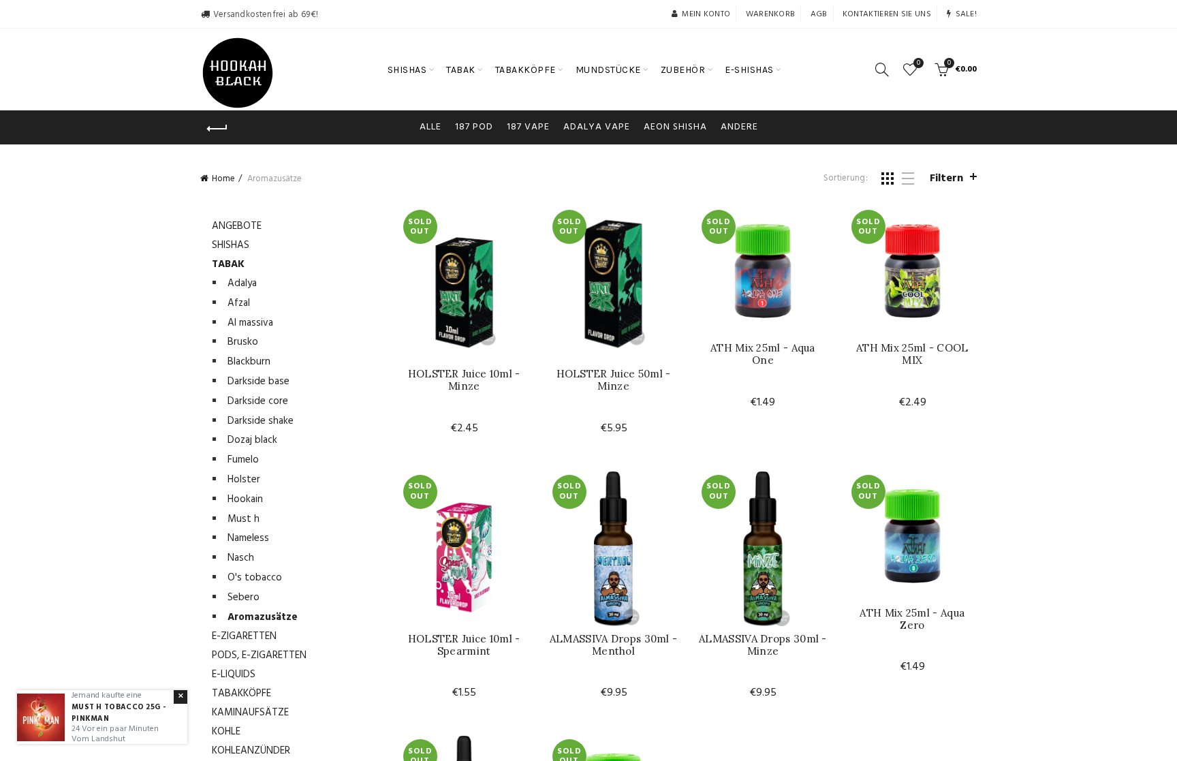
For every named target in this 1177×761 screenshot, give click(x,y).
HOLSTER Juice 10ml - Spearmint (464, 645)
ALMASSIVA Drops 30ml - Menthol (614, 645)
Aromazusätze (262, 617)
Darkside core (257, 401)
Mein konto (706, 14)
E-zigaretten (244, 636)
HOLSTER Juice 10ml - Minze (464, 380)
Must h (243, 519)
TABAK (460, 70)
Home (223, 179)
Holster (243, 479)
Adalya (242, 283)
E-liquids (233, 674)
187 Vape (528, 127)
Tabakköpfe (241, 693)
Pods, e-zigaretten (259, 655)
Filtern (946, 178)
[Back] (217, 128)
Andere (739, 127)
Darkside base (258, 381)
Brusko (242, 342)
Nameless (248, 538)
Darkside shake (260, 421)
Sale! (966, 14)
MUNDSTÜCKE (608, 70)
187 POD (474, 127)
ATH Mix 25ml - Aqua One (762, 354)
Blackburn (248, 362)
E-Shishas (749, 70)
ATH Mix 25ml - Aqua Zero (912, 619)
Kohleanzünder (251, 751)
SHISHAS (407, 70)
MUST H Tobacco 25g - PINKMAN (119, 713)
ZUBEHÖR (683, 70)
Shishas (230, 245)
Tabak (228, 264)
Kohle (226, 732)
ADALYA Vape (596, 127)
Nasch (240, 558)
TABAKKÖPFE (525, 70)
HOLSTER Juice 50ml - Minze (613, 380)
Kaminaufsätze (250, 712)
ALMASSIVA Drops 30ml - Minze (763, 645)
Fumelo (243, 460)
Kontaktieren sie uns (887, 14)
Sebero (243, 597)
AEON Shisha (675, 127)
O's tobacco (254, 578)
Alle (430, 127)
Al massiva (250, 323)
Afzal (238, 303)
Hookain (245, 499)
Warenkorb (771, 14)
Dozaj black (252, 440)
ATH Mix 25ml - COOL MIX (912, 354)
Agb (819, 14)
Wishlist (918, 63)
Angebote (237, 226)
